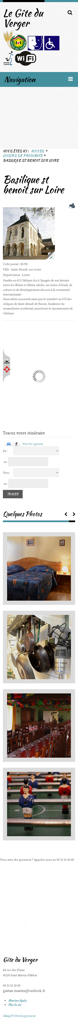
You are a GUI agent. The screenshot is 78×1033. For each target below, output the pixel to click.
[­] (66, 513)
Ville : (7, 269)
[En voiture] (9, 444)
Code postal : (11, 264)
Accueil (37, 150)
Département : (12, 275)
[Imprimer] (71, 205)
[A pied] (16, 444)
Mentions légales (17, 1000)
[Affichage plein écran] (6, 361)
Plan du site (14, 1005)
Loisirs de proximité (22, 155)
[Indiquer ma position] (7, 369)
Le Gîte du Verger (23, 18)
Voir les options (32, 444)
